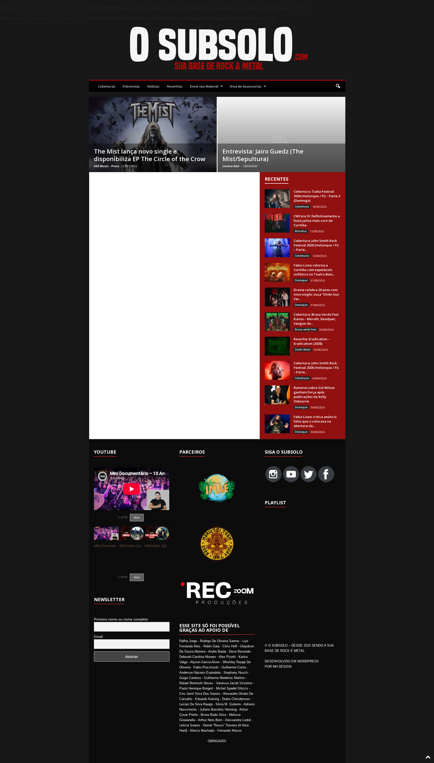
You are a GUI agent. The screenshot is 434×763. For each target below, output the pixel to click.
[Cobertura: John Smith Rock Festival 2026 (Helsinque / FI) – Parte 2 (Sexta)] (277, 370)
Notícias (153, 86)
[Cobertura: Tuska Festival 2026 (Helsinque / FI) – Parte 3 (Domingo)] (277, 198)
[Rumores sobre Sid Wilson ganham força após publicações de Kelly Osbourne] (277, 394)
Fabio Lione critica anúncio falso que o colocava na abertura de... (315, 421)
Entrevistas (131, 86)
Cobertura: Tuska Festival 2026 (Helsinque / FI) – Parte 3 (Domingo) (317, 196)
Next (137, 517)
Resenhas (175, 86)
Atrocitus (301, 231)
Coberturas (106, 86)
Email (98, 637)
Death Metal (302, 349)
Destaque (301, 280)
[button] (337, 86)
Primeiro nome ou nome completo (121, 619)
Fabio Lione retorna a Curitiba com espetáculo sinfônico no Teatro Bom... (314, 269)
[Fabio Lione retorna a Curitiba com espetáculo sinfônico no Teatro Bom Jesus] (277, 272)
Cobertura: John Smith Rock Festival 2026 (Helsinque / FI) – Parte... (316, 245)
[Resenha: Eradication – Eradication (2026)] (277, 346)
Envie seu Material (204, 86)
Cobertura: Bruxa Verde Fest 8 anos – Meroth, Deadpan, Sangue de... (316, 319)
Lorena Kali (231, 166)
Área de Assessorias (245, 86)
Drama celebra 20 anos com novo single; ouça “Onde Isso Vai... (316, 294)
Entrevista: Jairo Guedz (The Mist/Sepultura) (263, 155)
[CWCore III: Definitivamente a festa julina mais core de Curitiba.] (277, 223)
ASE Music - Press (106, 166)
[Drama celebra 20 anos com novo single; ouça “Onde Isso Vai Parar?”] (277, 297)
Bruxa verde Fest (305, 329)
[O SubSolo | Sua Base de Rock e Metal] (217, 49)
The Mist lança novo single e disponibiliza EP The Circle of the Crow (149, 155)
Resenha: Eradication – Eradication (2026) (312, 341)
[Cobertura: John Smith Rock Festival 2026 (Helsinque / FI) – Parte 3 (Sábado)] (277, 247)
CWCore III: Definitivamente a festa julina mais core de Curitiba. (317, 220)
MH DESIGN (282, 666)
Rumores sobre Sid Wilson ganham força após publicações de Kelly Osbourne (314, 394)
